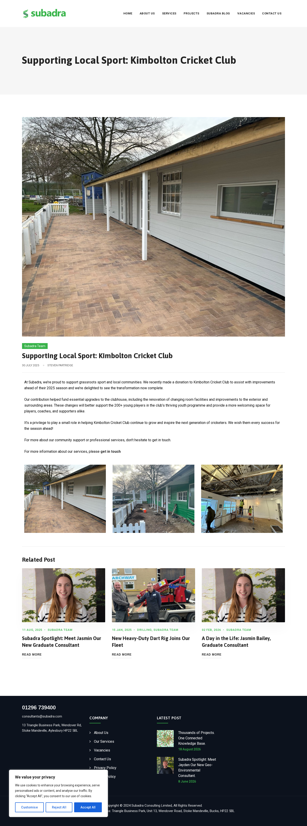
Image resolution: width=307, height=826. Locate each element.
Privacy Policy (105, 768)
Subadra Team (34, 346)
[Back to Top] (297, 819)
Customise (29, 807)
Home (127, 13)
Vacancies (246, 13)
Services (169, 13)
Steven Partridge (60, 365)
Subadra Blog (218, 13)
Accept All (88, 807)
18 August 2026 (189, 749)
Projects (191, 13)
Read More (32, 654)
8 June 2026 (187, 781)
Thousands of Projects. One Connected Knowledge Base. (196, 738)
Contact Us (271, 13)
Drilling (144, 629)
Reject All (59, 807)
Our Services (104, 741)
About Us (147, 13)
